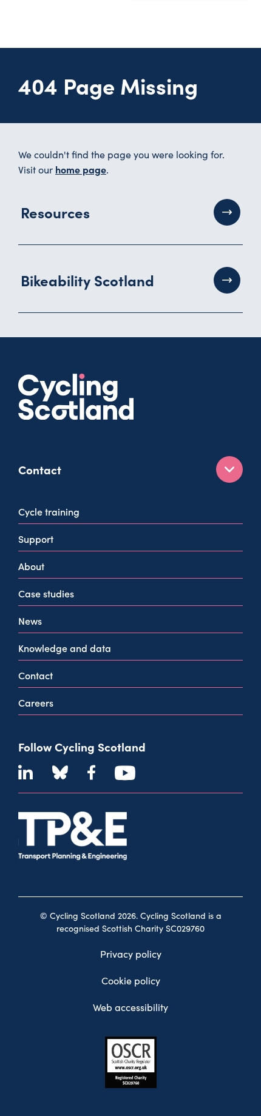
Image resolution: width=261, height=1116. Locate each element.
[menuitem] (130, 514)
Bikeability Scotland (87, 280)
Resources (55, 212)
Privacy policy (130, 953)
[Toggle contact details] (229, 469)
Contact (35, 675)
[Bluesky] (60, 773)
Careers (35, 702)
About (31, 566)
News (30, 620)
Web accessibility (130, 1007)
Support (35, 538)
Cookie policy (130, 980)
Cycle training (49, 511)
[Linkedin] (25, 772)
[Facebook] (91, 772)
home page (80, 169)
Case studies (46, 593)
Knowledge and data (64, 647)
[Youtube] (125, 772)
